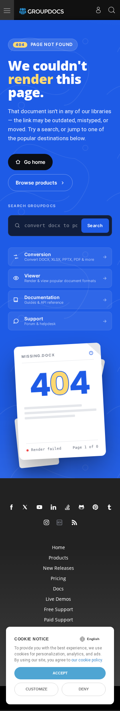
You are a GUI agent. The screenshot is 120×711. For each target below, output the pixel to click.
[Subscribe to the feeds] (74, 523)
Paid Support (58, 619)
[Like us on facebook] (11, 507)
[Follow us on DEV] (60, 523)
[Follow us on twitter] (25, 507)
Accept (60, 673)
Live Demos (58, 599)
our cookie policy (86, 660)
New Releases (58, 568)
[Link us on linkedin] (53, 507)
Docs (58, 588)
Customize (36, 689)
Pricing (58, 578)
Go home (34, 162)
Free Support (58, 609)
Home (58, 547)
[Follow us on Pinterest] (95, 507)
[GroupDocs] (41, 10)
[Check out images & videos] (46, 523)
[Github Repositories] (81, 507)
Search (95, 225)
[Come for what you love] (109, 507)
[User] (98, 10)
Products (58, 557)
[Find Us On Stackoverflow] (67, 507)
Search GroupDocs (32, 205)
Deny (84, 689)
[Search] (111, 10)
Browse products (36, 182)
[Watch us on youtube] (39, 507)
